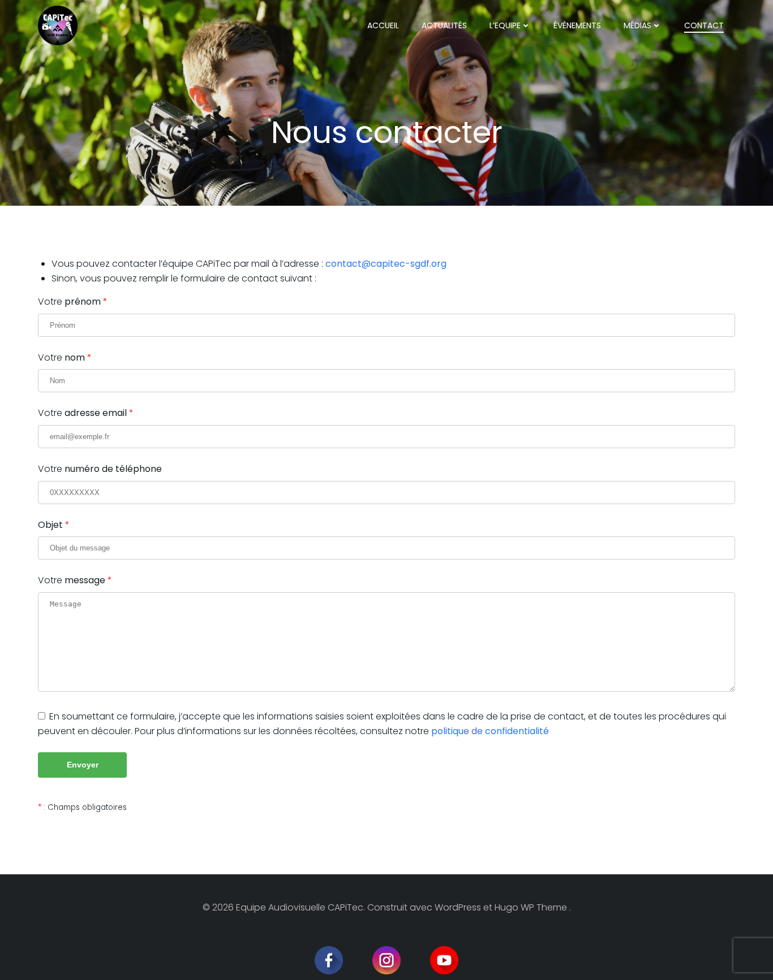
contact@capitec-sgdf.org (385, 263)
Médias (637, 25)
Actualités (444, 25)
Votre (69, 301)
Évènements (577, 25)
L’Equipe (505, 25)
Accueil (383, 25)
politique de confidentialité (490, 731)
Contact (704, 25)
